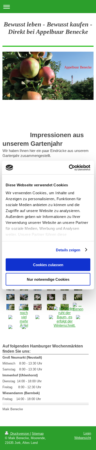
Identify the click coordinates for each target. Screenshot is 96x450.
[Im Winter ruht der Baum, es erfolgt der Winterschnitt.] (65, 316)
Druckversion (19, 433)
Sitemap (38, 433)
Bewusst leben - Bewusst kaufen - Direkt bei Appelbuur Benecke (48, 28)
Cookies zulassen (48, 265)
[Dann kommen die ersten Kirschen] (37, 307)
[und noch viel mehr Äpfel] (24, 316)
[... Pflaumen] (51, 307)
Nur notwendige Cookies (48, 279)
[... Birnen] (78, 307)
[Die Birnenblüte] (78, 297)
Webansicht (82, 438)
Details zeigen (68, 250)
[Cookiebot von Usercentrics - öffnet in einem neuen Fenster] (69, 167)
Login (87, 433)
